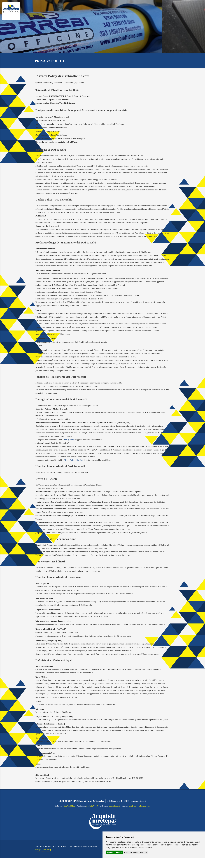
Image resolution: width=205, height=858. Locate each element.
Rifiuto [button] (119, 852)
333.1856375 (114, 806)
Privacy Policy (69, 440)
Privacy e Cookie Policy (43, 850)
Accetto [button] (110, 852)
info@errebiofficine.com (139, 806)
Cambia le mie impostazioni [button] (135, 852)
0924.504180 (69, 806)
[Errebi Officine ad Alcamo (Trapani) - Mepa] (102, 820)
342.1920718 (92, 806)
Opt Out (79, 460)
